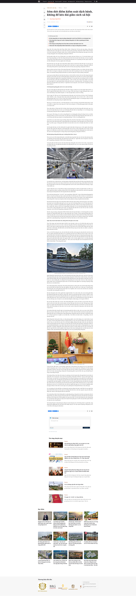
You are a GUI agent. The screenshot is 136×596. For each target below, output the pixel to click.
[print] (44, 19)
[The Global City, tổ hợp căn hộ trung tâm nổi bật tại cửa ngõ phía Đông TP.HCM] (60, 554)
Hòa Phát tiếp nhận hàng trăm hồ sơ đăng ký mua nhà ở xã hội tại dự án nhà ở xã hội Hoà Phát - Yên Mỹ (90, 563)
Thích (55, 26)
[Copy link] (44, 15)
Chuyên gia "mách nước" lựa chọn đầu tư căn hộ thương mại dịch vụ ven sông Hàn (75, 524)
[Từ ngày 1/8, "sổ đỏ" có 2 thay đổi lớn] (56, 498)
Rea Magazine (70, 1)
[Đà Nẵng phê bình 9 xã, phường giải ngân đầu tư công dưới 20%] (45, 536)
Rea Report (65, 1)
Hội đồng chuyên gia (80, 1)
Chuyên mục (50, 1)
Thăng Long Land (89, 586)
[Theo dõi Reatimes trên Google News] (89, 22)
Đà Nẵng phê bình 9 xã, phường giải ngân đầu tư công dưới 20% (44, 543)
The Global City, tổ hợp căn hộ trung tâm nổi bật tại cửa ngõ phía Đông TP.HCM (60, 562)
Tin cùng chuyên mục (56, 438)
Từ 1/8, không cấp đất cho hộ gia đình (73, 484)
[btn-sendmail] (91, 26)
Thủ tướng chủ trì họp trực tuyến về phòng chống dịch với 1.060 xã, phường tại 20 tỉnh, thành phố (69, 41)
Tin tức (65, 7)
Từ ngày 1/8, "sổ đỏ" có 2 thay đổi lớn (73, 497)
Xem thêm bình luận (53, 431)
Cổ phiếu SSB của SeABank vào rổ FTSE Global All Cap (91, 542)
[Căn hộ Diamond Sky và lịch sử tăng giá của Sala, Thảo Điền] (45, 554)
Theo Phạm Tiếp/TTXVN (55, 19)
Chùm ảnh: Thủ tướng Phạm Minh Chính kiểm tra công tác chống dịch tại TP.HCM (67, 45)
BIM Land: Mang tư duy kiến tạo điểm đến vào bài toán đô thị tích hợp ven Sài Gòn (76, 563)
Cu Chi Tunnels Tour (86, 582)
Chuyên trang (57, 1)
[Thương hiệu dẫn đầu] (74, 587)
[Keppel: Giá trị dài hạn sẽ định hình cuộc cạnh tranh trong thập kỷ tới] (45, 516)
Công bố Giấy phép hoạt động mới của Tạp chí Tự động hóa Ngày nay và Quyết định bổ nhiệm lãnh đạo (76, 471)
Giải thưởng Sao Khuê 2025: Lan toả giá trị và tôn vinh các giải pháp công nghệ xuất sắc (76, 444)
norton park (91, 583)
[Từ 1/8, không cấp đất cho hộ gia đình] (56, 486)
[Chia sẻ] (44, 12)
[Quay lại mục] (44, 8)
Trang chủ (45, 1)
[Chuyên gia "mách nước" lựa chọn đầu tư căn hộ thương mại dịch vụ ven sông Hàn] (76, 516)
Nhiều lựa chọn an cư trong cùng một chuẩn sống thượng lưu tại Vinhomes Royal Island (91, 524)
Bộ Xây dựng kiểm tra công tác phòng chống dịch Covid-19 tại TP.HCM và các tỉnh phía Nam (70, 38)
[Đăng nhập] (96, 1)
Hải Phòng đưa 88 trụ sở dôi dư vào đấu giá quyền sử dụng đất (75, 543)
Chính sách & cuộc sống (51, 7)
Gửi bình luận (86, 427)
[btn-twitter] (89, 26)
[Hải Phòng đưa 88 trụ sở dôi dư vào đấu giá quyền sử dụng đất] (76, 536)
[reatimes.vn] (39, 1)
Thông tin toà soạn (88, 1)
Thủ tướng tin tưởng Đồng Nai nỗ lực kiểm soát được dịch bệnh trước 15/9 (66, 43)
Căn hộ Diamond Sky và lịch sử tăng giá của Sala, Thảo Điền (44, 562)
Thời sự (60, 7)
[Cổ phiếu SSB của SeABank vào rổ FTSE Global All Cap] (91, 536)
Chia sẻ (50, 26)
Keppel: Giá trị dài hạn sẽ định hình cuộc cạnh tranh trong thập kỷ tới (45, 523)
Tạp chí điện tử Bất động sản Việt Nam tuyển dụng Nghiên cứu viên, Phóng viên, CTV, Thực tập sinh (77, 457)
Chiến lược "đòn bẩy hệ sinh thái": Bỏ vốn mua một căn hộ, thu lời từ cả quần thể (60, 544)
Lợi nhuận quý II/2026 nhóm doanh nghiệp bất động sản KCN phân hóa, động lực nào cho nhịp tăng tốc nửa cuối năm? (60, 525)
